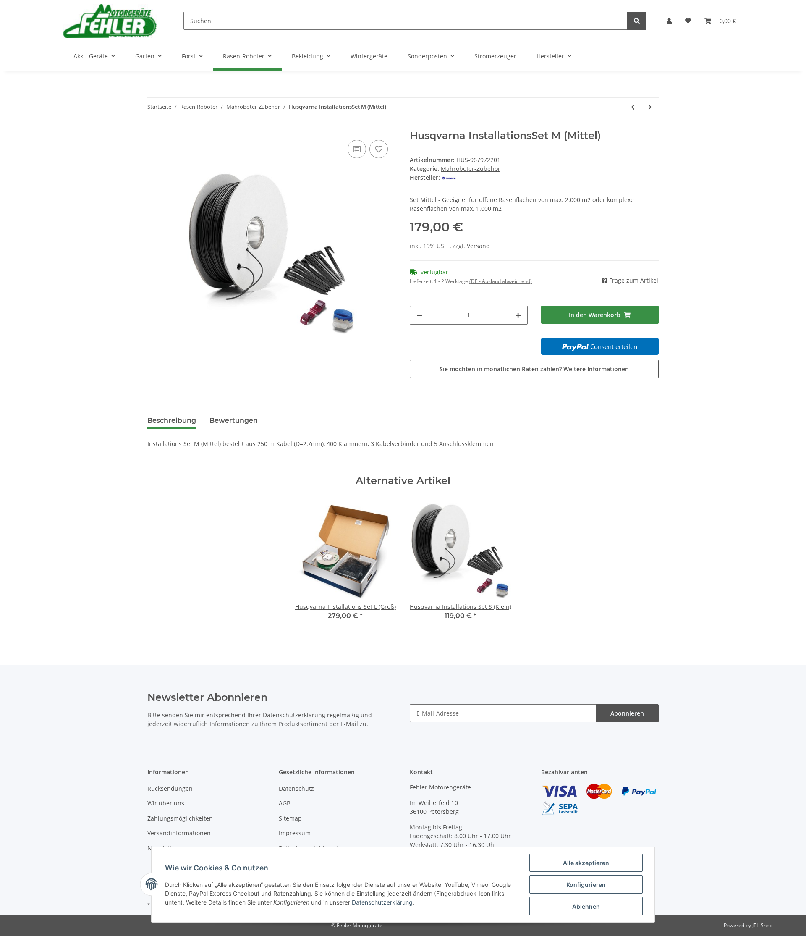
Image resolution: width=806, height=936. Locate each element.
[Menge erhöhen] (518, 315)
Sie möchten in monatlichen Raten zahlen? (534, 369)
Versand (478, 246)
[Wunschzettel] (688, 20)
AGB (284, 803)
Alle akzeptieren (586, 862)
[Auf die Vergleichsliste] (357, 149)
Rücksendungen (170, 788)
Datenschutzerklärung (294, 715)
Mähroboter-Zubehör (470, 169)
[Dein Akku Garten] (110, 21)
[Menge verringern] (419, 315)
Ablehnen (586, 906)
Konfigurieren (586, 884)
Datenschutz (296, 788)
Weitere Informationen (596, 369)
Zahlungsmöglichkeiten (180, 818)
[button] (669, 20)
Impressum (295, 833)
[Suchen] (636, 21)
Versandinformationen (179, 833)
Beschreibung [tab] (171, 421)
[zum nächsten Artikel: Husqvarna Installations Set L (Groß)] (650, 107)
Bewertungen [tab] (233, 421)
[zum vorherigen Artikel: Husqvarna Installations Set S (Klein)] (632, 107)
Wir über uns (165, 803)
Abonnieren (627, 713)
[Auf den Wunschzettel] (378, 149)
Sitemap (290, 818)
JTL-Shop (762, 925)
